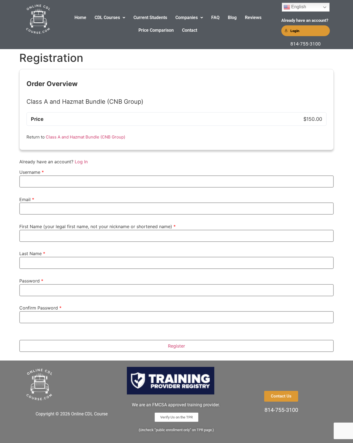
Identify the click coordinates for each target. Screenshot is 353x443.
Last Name (32, 253)
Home (80, 17)
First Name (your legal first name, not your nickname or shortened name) (97, 226)
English (298, 6)
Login (294, 31)
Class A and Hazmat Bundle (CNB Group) (85, 137)
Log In (81, 161)
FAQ (215, 17)
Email (26, 199)
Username (31, 172)
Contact (189, 30)
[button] (109, 17)
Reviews (253, 17)
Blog (232, 17)
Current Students (150, 17)
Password (31, 281)
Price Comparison (156, 30)
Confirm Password (40, 308)
